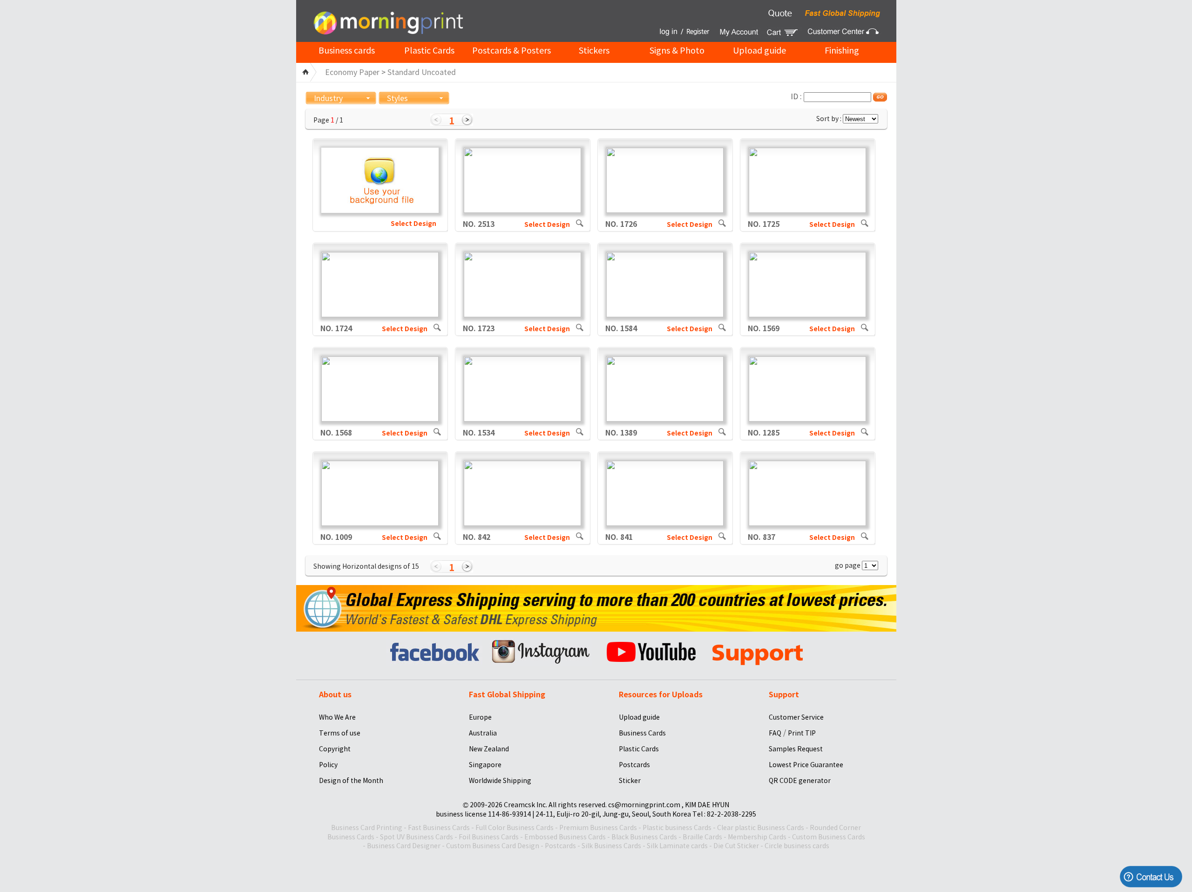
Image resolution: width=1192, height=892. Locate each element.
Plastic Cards (429, 50)
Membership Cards (757, 837)
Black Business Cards (644, 837)
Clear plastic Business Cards (760, 828)
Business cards (346, 50)
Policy (328, 765)
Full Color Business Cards (514, 828)
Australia (483, 733)
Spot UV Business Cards (416, 837)
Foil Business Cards (489, 837)
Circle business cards (797, 846)
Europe (480, 717)
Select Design (413, 223)
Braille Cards (702, 837)
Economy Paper (352, 72)
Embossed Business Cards (565, 837)
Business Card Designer (403, 846)
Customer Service (796, 717)
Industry (328, 98)
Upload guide (759, 50)
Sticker (630, 780)
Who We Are (337, 717)
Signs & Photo (677, 50)
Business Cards (642, 733)
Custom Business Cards (828, 837)
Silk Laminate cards (677, 846)
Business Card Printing (366, 828)
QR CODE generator (800, 780)
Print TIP (802, 733)
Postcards (634, 765)
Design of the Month (351, 780)
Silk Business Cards (611, 846)
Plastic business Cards (677, 828)
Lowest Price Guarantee (806, 765)
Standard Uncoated (421, 72)
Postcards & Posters (511, 50)
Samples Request (796, 749)
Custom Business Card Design (492, 846)
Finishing (842, 50)
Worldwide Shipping (500, 780)
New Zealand (489, 749)
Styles (397, 98)
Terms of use (339, 733)
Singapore (485, 765)
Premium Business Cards (598, 828)
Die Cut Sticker (736, 846)
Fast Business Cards (439, 828)
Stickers (594, 50)
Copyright (335, 749)
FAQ (775, 733)
